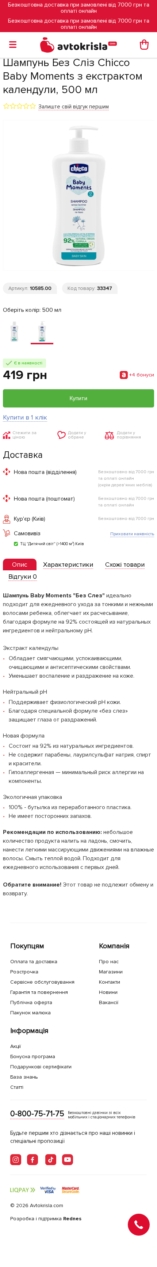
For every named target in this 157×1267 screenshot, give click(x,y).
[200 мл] (14, 332)
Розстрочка (24, 972)
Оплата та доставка (33, 961)
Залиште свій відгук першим (73, 106)
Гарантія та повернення (39, 992)
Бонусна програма (32, 1056)
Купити (78, 398)
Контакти (109, 982)
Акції (15, 1046)
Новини (108, 992)
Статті (16, 1087)
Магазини (111, 972)
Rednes (72, 1219)
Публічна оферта (31, 1002)
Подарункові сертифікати (41, 1067)
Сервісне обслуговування (42, 982)
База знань (24, 1077)
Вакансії (108, 1002)
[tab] (20, 565)
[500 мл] (42, 332)
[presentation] (20, 564)
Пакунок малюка (30, 1013)
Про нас (109, 961)
